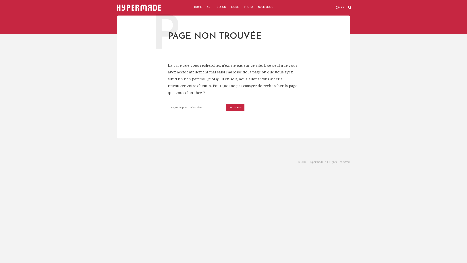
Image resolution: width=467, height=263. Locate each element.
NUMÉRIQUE (265, 7)
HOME (198, 7)
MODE (235, 7)
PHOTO (248, 7)
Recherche (236, 108)
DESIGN (221, 7)
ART (209, 7)
